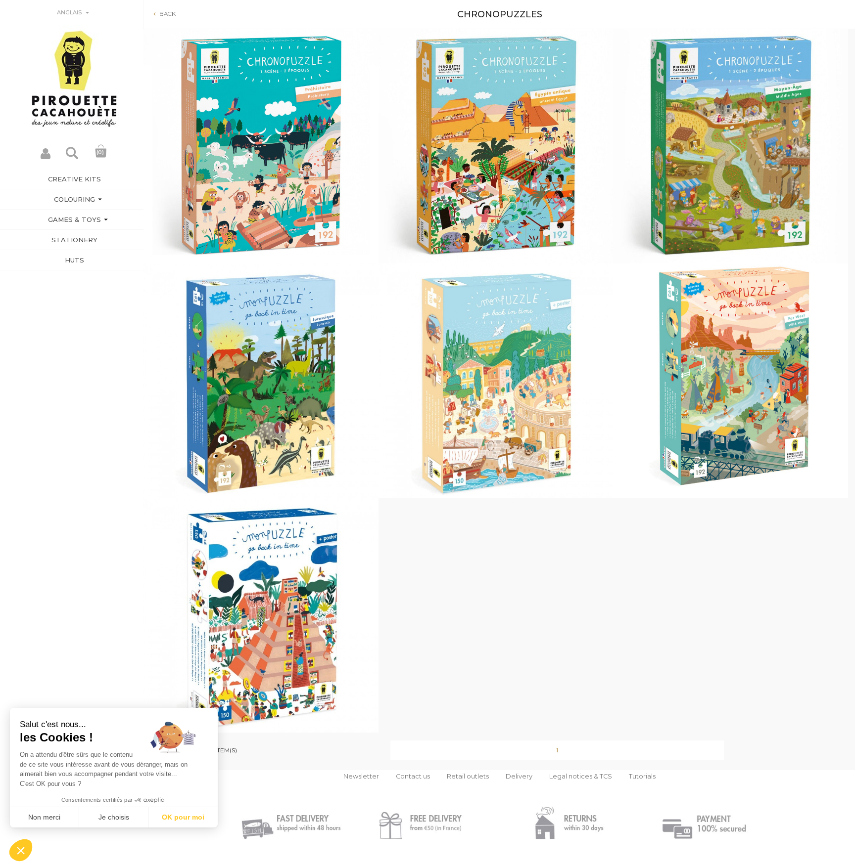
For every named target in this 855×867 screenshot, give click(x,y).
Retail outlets (468, 776)
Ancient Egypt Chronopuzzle (495, 168)
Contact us (413, 776)
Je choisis (113, 817)
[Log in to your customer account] (45, 156)
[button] (21, 850)
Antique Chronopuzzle (495, 402)
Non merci (44, 817)
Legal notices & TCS (580, 776)
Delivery (519, 776)
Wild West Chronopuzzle (730, 402)
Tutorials (642, 776)
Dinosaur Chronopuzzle (260, 402)
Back (163, 13)
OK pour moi (183, 817)
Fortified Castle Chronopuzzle (730, 168)
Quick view (260, 230)
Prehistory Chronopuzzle (261, 168)
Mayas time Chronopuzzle (261, 637)
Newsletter (361, 776)
